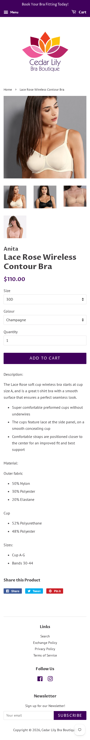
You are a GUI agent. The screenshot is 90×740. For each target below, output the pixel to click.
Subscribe (70, 715)
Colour (9, 311)
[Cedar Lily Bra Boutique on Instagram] (50, 680)
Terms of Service (45, 655)
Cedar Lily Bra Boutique (59, 730)
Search (45, 636)
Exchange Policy (45, 643)
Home (8, 90)
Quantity (11, 331)
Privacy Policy (45, 649)
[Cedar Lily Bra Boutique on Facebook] (40, 680)
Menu (13, 12)
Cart (82, 12)
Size (7, 290)
